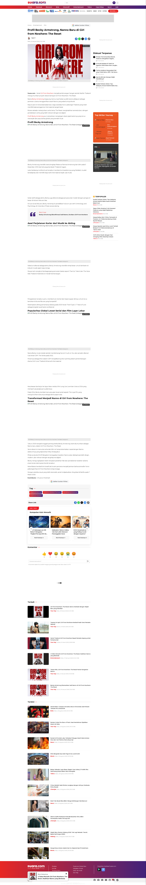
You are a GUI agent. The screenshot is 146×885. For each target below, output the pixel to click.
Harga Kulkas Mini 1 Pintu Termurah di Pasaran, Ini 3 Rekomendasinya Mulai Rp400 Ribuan (105, 219)
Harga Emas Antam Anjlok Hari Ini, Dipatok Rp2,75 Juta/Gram (69, 848)
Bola (57, 7)
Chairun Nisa (109, 119)
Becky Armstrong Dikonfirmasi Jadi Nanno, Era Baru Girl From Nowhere (63, 214)
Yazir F (33, 38)
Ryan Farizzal (110, 138)
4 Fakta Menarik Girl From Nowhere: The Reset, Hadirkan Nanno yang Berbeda (52, 877)
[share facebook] (76, 38)
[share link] (89, 38)
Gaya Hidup (100, 7)
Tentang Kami (56, 870)
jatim (99, 11)
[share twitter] (82, 38)
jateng (104, 11)
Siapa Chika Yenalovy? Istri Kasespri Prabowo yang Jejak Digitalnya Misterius (104, 210)
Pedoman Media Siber (79, 866)
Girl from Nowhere (47, 93)
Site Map (75, 872)
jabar (95, 11)
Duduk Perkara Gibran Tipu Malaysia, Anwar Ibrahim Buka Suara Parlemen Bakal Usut (107, 85)
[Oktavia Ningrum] (101, 133)
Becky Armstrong (38, 99)
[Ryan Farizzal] (100, 139)
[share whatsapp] (79, 38)
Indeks (118, 7)
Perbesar (87, 46)
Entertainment (78, 7)
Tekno (89, 7)
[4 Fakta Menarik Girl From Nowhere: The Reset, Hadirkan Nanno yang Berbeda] (33, 876)
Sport (110, 7)
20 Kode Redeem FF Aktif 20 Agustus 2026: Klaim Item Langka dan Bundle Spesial (106, 65)
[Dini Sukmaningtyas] (100, 126)
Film (45, 25)
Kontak (54, 868)
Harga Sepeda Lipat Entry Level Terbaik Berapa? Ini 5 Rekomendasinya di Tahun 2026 (105, 227)
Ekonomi (49, 7)
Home (30, 7)
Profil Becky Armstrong (36, 116)
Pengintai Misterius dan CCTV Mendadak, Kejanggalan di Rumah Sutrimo (105, 166)
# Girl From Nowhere (36, 495)
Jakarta (89, 11)
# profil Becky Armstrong (70, 492)
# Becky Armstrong (35, 492)
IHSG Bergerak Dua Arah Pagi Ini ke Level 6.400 (65, 754)
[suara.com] (37, 3)
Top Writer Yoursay (104, 115)
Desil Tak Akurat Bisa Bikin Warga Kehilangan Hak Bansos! (68, 801)
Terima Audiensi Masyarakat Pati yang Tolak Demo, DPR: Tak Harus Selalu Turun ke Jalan (106, 72)
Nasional (39, 7)
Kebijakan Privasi (78, 868)
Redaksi (54, 866)
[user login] (114, 3)
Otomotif (66, 7)
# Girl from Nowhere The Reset (52, 492)
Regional (113, 11)
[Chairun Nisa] (100, 121)
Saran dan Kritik (77, 870)
